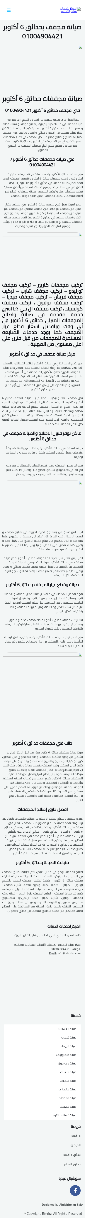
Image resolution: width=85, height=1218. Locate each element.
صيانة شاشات (68, 1072)
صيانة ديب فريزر (67, 1063)
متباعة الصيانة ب (42, 862)
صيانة (43, 99)
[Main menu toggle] (8, 10)
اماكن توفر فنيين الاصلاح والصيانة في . (43, 436)
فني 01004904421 (42, 110)
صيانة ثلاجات (68, 1037)
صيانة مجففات (67, 1098)
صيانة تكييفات (68, 1046)
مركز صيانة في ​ (42, 354)
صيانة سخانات (68, 1080)
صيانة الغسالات (67, 1028)
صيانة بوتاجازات (67, 1089)
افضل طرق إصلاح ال (42, 809)
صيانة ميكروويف (66, 1054)
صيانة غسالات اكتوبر (64, 1115)
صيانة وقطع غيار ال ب (42, 584)
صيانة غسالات (68, 1106)
